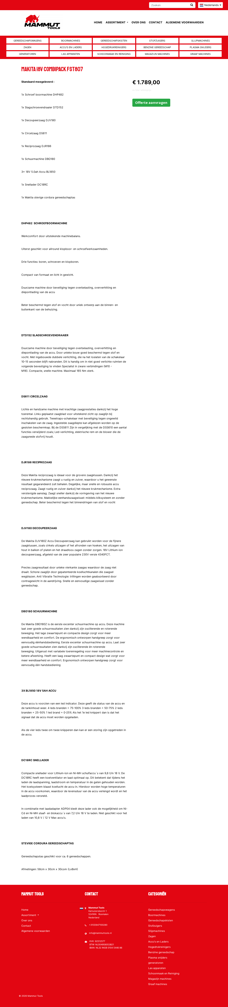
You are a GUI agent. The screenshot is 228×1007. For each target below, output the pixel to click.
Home (98, 22)
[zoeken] (191, 5)
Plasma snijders (200, 47)
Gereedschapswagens (28, 40)
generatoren (27, 54)
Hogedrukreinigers (113, 47)
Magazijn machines (157, 54)
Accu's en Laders (71, 47)
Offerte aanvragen (151, 102)
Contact (155, 22)
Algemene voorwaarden (185, 22)
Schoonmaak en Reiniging (114, 54)
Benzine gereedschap (157, 47)
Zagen (27, 47)
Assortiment (116, 22)
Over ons (139, 22)
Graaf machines (200, 54)
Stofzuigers (157, 40)
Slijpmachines (200, 40)
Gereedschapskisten (114, 40)
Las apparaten (70, 54)
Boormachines (70, 40)
